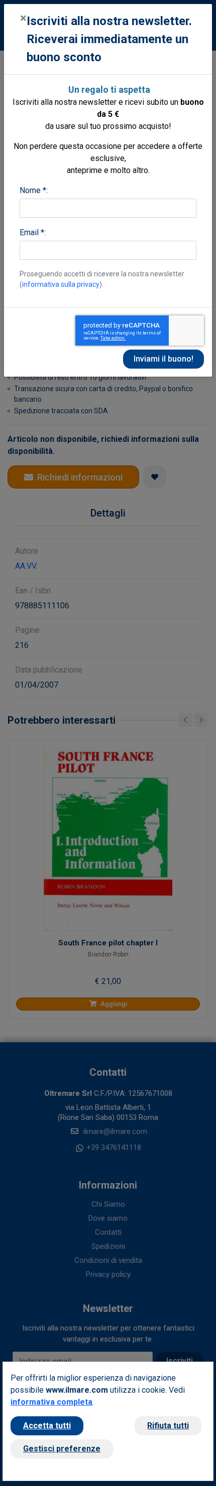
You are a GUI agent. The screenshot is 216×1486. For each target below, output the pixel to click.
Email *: (33, 232)
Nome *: (34, 190)
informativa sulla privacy (60, 284)
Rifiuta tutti (168, 1425)
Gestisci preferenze (61, 1448)
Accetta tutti (47, 1425)
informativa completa (51, 1402)
